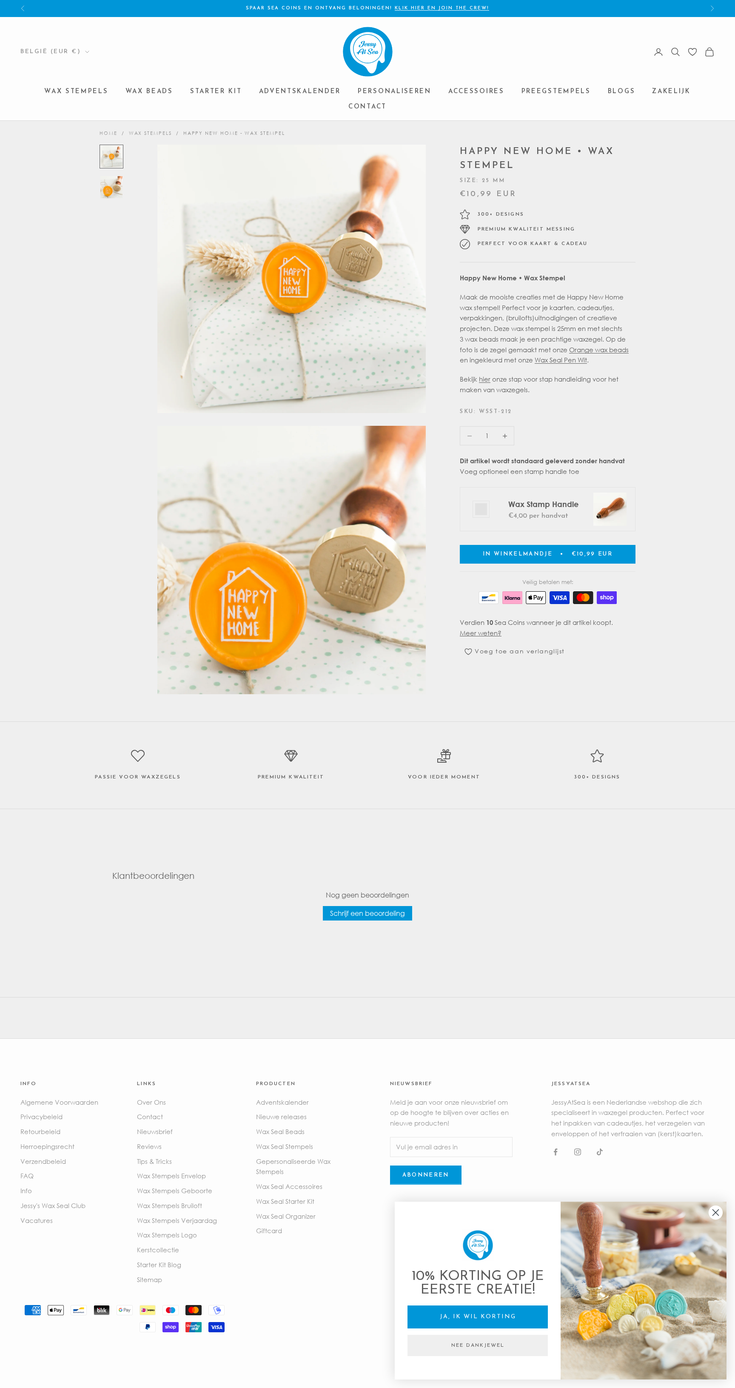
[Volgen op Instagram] (577, 1152)
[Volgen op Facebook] (555, 1152)
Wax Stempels (76, 92)
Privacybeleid (41, 1116)
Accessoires (476, 92)
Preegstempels (556, 92)
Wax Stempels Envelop (171, 1176)
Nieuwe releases (281, 1116)
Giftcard (269, 1230)
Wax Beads (149, 92)
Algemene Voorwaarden (59, 1102)
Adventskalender (300, 92)
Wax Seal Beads (280, 1131)
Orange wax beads (599, 349)
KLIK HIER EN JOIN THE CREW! (442, 8)
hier (484, 379)
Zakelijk (671, 92)
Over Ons (151, 1102)
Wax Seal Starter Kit (285, 1201)
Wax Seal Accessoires (289, 1186)
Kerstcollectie (158, 1250)
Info (26, 1190)
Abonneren (425, 1175)
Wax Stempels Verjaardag (177, 1220)
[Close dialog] (715, 1212)
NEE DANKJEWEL (477, 1345)
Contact (367, 107)
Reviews (149, 1146)
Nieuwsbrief (155, 1131)
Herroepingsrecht (47, 1146)
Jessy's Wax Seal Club (52, 1205)
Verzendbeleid (43, 1161)
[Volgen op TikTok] (599, 1152)
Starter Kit (216, 92)
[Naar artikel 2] (111, 187)
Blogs (621, 92)
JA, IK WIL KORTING (478, 1317)
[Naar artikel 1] (111, 156)
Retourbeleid (40, 1131)
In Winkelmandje (547, 554)
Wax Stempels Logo (167, 1235)
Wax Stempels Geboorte (174, 1190)
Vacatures (36, 1220)
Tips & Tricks (154, 1161)
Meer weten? (480, 633)
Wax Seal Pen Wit (561, 360)
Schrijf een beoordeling (367, 913)
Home (108, 133)
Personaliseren (394, 92)
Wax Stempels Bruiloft (169, 1205)
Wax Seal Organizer (286, 1216)
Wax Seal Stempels (284, 1146)
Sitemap (149, 1279)
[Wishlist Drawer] (692, 52)
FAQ (27, 1176)
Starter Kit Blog (159, 1264)
